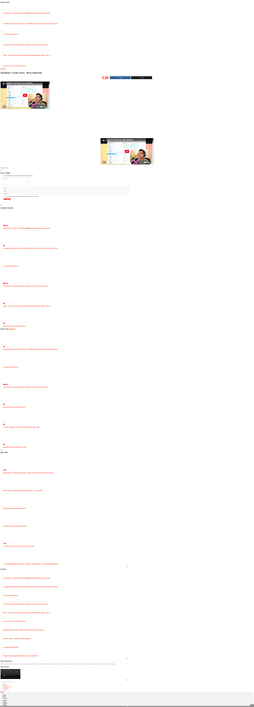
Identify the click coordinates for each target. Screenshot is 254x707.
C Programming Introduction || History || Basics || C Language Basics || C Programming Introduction (30, 563)
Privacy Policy (6, 689)
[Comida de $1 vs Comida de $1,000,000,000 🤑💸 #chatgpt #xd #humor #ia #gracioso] (128, 7)
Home (4, 684)
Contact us (5, 685)
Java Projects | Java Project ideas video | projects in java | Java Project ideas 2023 (25, 44)
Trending (5, 698)
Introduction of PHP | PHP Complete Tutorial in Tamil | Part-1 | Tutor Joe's (23, 630)
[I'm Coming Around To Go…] (128, 29)
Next (5, 68)
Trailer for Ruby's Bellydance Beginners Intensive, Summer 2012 (20, 655)
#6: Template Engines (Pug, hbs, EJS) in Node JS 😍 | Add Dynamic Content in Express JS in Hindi (30, 23)
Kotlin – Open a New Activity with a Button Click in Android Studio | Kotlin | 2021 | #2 (26, 55)
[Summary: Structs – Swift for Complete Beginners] (128, 634)
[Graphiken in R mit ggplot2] (128, 642)
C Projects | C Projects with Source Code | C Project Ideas (18, 546)
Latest (4, 694)
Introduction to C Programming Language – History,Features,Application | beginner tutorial (28, 472)
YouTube (7, 167)
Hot (4, 225)
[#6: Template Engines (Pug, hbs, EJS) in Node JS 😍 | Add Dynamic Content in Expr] (128, 18)
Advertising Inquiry (7, 686)
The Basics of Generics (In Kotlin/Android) (14, 526)
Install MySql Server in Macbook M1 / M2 (14, 447)
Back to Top (3, 691)
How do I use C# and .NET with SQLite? (14, 65)
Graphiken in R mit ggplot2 (10, 647)
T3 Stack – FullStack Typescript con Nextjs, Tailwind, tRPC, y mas (21, 427)
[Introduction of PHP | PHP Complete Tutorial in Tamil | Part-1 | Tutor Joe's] (128, 625)
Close (2, 692)
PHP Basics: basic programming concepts (14, 508)
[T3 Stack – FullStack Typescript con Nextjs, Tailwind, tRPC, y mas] (128, 416)
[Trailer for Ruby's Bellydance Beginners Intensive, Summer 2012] (128, 651)
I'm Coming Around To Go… (11, 34)
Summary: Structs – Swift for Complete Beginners (16, 638)
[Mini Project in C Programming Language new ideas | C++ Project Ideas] (128, 482)
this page (113, 664)
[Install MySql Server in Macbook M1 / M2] (128, 436)
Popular (6, 225)
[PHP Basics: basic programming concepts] (128, 499)
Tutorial (12, 329)
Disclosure (5, 687)
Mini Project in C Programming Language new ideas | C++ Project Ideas (23, 490)
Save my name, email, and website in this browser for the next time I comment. (22, 196)
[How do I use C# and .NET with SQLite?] (128, 60)
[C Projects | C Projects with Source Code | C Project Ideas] (128, 535)
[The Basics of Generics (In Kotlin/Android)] (128, 517)
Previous (2, 68)
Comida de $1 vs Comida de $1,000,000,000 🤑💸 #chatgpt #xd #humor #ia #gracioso (26, 13)
